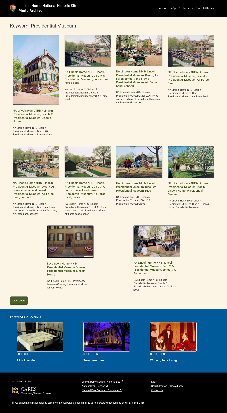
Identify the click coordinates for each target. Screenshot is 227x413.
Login (154, 381)
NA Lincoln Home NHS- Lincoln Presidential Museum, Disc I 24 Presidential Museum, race (136, 187)
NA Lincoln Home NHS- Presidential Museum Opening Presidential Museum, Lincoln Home (66, 269)
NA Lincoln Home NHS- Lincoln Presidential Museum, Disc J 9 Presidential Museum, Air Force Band (188, 78)
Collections (186, 8)
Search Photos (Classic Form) (167, 386)
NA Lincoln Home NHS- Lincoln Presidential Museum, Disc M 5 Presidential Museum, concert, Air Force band (155, 268)
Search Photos (205, 8)
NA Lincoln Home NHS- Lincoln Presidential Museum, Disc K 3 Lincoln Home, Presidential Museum (188, 189)
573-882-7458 (137, 402)
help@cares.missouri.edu (107, 402)
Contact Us (157, 390)
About (163, 8)
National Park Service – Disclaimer (101, 390)
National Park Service (94, 386)
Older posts (19, 300)
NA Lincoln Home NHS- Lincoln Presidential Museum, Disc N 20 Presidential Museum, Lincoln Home (33, 116)
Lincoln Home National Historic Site (47, 6)
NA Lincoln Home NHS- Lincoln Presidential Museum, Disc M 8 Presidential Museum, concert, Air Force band (87, 77)
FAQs (173, 8)
